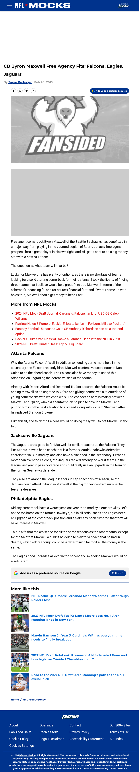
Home (15, 699)
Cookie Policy (19, 739)
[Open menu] (9, 5)
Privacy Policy (79, 732)
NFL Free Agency (34, 699)
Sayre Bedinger (20, 82)
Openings (46, 725)
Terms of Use (119, 732)
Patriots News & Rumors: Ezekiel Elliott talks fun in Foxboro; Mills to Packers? (70, 324)
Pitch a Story (49, 732)
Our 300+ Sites (120, 725)
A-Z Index (116, 739)
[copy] (33, 90)
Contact (75, 725)
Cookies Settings (21, 745)
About (13, 725)
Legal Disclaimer (52, 739)
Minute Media (27, 755)
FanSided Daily (20, 732)
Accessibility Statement (86, 739)
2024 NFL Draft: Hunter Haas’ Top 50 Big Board (49, 344)
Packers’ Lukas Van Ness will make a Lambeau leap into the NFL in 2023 (67, 339)
